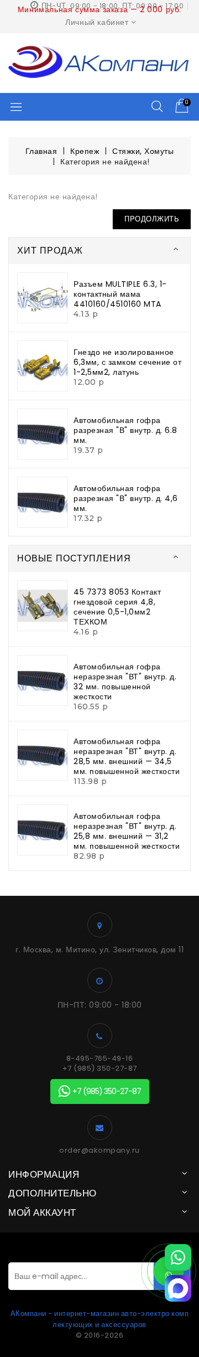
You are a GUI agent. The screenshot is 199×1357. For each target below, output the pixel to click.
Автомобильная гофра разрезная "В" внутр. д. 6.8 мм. (125, 430)
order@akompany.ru (99, 1150)
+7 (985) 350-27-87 (99, 1069)
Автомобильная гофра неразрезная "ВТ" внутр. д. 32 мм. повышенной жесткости (125, 681)
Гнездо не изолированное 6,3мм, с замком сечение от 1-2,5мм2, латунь (127, 362)
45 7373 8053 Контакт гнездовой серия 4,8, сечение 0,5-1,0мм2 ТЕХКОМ (117, 606)
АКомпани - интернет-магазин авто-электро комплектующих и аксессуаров (100, 1319)
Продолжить (151, 219)
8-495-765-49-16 (99, 1059)
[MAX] (178, 1288)
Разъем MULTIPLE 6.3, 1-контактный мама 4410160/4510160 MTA (120, 293)
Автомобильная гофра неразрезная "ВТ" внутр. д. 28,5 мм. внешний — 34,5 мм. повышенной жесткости (127, 756)
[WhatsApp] (178, 1257)
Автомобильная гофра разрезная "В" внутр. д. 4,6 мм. (126, 498)
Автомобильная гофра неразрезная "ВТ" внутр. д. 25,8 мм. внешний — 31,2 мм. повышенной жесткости (127, 831)
